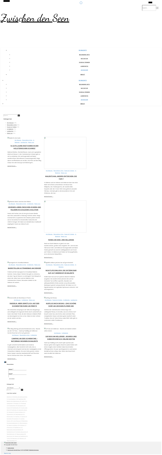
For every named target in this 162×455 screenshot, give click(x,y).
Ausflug (22, 399)
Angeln (10, 396)
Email (11, 374)
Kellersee (11, 416)
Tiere (9, 438)
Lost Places (17, 420)
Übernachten (12, 440)
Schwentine (11, 431)
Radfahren (18, 427)
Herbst (12, 412)
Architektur (13, 399)
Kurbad (10, 418)
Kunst (24, 416)
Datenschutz (11, 448)
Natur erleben (14, 425)
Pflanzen (10, 427)
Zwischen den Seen (35, 18)
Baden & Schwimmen (14, 401)
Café (24, 401)
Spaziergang (21, 434)
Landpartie (84, 66)
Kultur (18, 416)
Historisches (20, 412)
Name (11, 369)
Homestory (11, 414)
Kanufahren (20, 414)
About (82, 74)
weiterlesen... (12, 166)
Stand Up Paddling (21, 436)
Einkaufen (13, 405)
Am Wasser (84, 70)
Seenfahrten (11, 434)
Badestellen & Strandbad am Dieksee (24, 268)
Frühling (14, 410)
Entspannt (22, 405)
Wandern (16, 438)
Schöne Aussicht (22, 431)
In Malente (83, 50)
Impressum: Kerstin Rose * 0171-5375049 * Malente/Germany (23, 450)
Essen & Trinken (84, 62)
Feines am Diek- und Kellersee (61, 240)
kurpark (16, 418)
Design (17, 403)
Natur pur (84, 58)
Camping (10, 403)
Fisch (9, 407)
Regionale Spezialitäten (15, 429)
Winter (23, 438)
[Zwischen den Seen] (10, 442)
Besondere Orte (84, 54)
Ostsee (23, 425)
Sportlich (10, 436)
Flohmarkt (16, 407)
